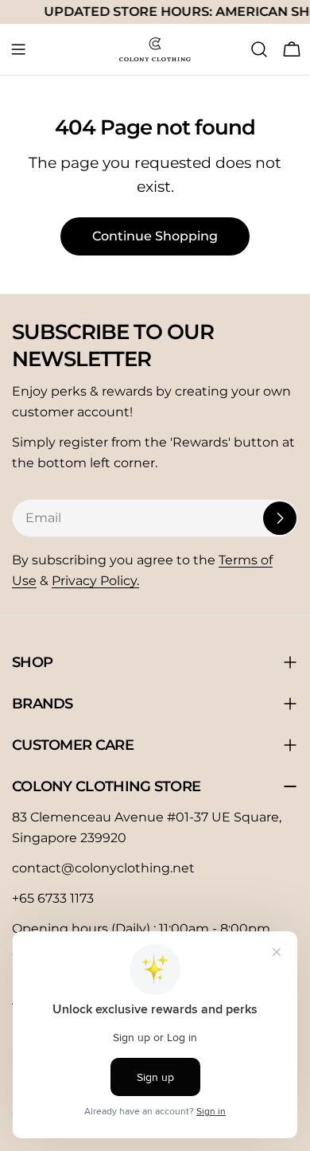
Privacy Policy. (95, 580)
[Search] (259, 49)
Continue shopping (155, 236)
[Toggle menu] (18, 49)
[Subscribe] (279, 518)
